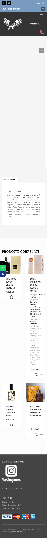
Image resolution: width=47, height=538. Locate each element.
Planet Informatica (18, 532)
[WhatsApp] (3, 268)
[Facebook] (4, 3)
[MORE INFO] (16, 297)
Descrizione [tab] (9, 180)
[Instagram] (9, 3)
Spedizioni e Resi (8, 502)
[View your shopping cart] (42, 31)
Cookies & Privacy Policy (11, 508)
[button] (41, 50)
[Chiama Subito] (3, 274)
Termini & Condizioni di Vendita (13, 505)
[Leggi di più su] (36, 435)
